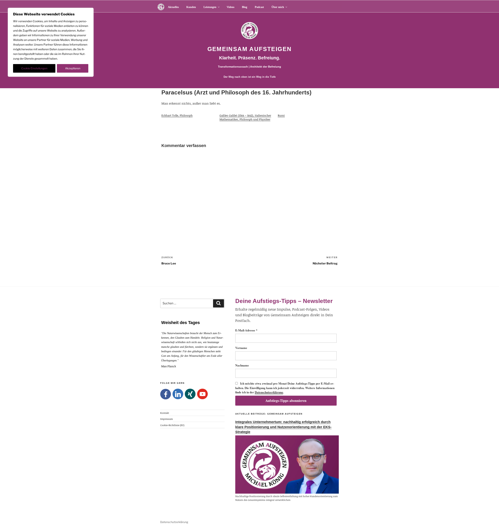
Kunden (191, 7)
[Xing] (190, 394)
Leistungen (209, 7)
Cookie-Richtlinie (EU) (172, 424)
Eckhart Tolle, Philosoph (177, 115)
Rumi (281, 115)
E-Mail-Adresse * (246, 330)
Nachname (242, 365)
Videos (230, 7)
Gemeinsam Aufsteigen (249, 49)
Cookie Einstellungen (34, 68)
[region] (51, 42)
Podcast (259, 7)
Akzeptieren (72, 68)
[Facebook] (165, 394)
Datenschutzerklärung (269, 392)
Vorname (241, 348)
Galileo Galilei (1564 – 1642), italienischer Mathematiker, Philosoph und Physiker (245, 117)
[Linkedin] (178, 394)
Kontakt (164, 412)
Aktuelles (173, 7)
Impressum (166, 418)
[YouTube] (202, 394)
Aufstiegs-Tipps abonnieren (285, 400)
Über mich (278, 7)
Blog (244, 7)
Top (489, 521)
